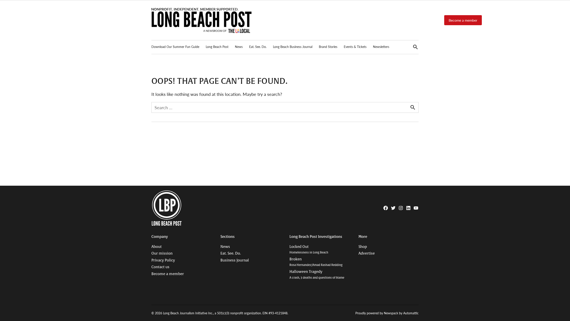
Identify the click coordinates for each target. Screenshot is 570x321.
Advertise (366, 253)
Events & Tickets (355, 46)
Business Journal (234, 260)
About (156, 247)
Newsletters (381, 46)
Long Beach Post (217, 46)
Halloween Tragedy (316, 275)
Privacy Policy (163, 260)
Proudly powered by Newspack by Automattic (387, 313)
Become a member (463, 20)
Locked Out (308, 250)
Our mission (162, 253)
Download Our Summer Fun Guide (175, 46)
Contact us (160, 267)
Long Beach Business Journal (292, 46)
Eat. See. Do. (258, 46)
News (239, 46)
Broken (315, 262)
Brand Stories (328, 46)
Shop (362, 247)
